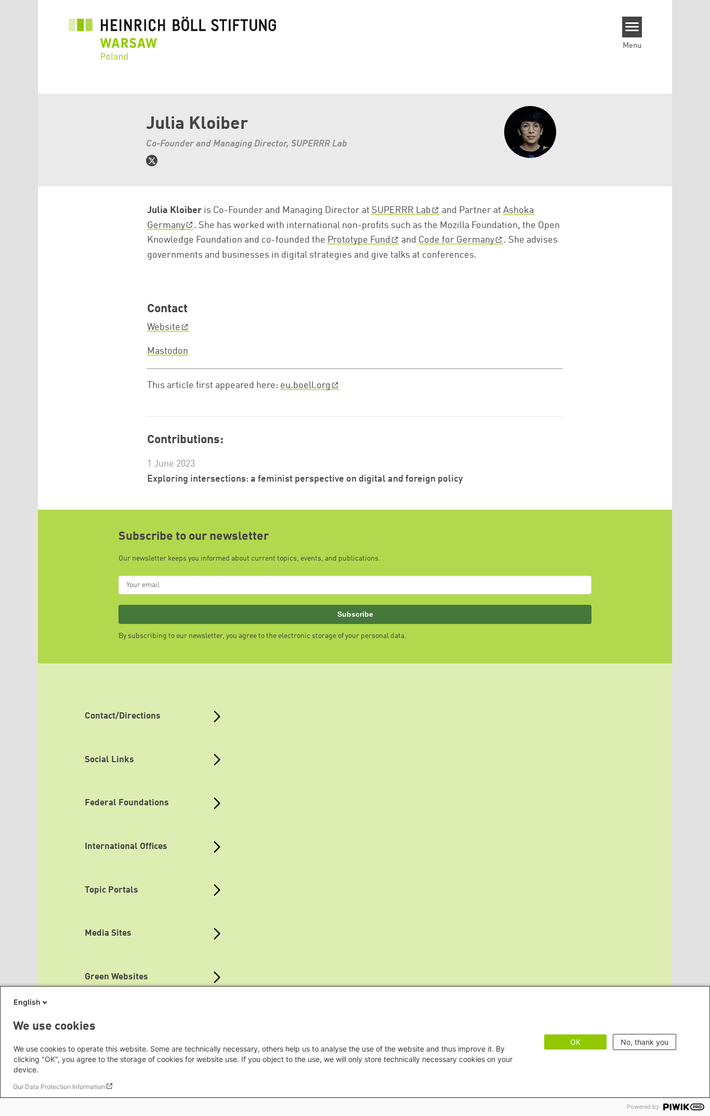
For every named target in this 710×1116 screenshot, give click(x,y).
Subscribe (355, 614)
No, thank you (644, 1042)
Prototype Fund (358, 240)
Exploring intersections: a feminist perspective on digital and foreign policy (305, 479)
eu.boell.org (305, 385)
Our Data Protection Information (59, 1087)
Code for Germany (456, 240)
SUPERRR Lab (401, 210)
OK (575, 1042)
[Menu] (632, 27)
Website (163, 327)
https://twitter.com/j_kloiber (151, 160)
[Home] (173, 32)
